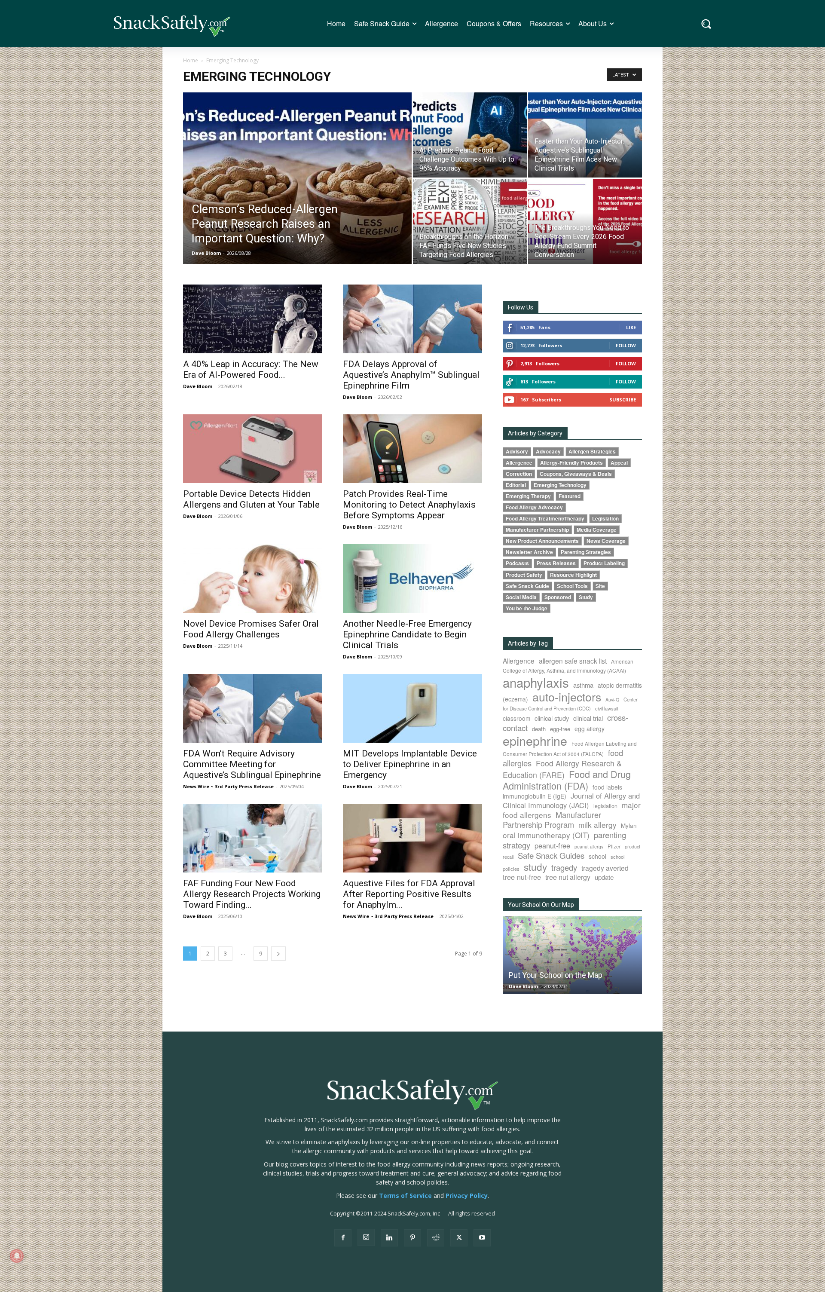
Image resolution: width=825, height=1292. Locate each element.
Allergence (519, 462)
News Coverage (606, 541)
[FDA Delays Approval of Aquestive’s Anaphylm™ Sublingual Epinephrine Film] (412, 319)
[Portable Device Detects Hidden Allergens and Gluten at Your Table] (252, 448)
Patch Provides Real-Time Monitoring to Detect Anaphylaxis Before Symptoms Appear (409, 504)
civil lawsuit (606, 708)
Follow (626, 345)
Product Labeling (604, 563)
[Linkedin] (389, 1237)
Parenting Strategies (586, 552)
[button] (706, 24)
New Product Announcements (542, 541)
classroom (516, 718)
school (597, 856)
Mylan (629, 825)
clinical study (552, 718)
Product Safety (524, 575)
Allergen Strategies (592, 451)
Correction (519, 474)
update (604, 877)
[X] (459, 1237)
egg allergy (589, 728)
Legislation (605, 518)
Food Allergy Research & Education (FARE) (562, 769)
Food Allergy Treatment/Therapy (545, 518)
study (535, 866)
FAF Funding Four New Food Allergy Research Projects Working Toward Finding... (252, 894)
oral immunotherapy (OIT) (546, 835)
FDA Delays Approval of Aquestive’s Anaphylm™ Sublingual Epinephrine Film (411, 375)
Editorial (516, 485)
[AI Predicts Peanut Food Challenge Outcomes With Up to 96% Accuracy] (470, 135)
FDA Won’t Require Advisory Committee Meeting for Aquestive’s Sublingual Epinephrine (252, 764)
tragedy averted (605, 868)
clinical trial (588, 718)
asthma (583, 684)
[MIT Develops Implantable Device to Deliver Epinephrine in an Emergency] (412, 708)
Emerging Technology (560, 485)
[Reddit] (435, 1237)
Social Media (521, 597)
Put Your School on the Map (555, 975)
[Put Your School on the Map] (572, 954)
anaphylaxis (536, 682)
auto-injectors (566, 696)
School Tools (572, 586)
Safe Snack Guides (551, 855)
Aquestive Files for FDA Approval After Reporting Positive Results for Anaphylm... (409, 894)
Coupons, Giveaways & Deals (576, 474)
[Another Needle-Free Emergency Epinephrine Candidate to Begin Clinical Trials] (412, 578)
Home (190, 60)
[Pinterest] (412, 1237)
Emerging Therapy (528, 496)
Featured (570, 496)
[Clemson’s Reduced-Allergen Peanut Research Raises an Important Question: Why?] (297, 191)
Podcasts (517, 563)
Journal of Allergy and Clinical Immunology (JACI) (571, 800)
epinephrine (535, 740)
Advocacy (548, 451)
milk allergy (597, 824)
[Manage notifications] (17, 1256)
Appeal (619, 462)
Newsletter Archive (529, 552)
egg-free (560, 729)
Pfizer (614, 846)
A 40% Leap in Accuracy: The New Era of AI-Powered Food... (250, 369)
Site (600, 586)
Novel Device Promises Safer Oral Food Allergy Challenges (251, 629)
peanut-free (552, 845)
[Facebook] (342, 1237)
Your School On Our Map (541, 904)
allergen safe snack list (573, 660)
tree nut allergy (567, 877)
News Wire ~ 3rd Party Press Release (228, 786)
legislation (605, 806)
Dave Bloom (206, 253)
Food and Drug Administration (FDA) (567, 779)
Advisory (517, 451)
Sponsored (557, 597)
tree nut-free (522, 877)
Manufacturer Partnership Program (552, 819)
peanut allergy (588, 846)
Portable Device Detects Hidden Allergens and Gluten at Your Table (251, 499)
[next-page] (278, 953)
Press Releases (556, 563)
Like (631, 327)
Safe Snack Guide (527, 586)
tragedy (564, 867)
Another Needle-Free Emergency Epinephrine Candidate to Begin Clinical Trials (407, 634)
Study (586, 597)
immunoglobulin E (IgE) (534, 796)
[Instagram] (366, 1237)
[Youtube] (482, 1237)
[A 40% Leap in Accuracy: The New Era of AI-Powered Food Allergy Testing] (252, 319)
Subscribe (622, 399)
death (539, 729)
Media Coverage (597, 529)
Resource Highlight (573, 575)
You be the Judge (526, 608)
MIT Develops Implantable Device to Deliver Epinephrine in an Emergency (410, 764)
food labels (607, 787)
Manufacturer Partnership (537, 529)
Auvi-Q (612, 699)
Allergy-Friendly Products (571, 462)
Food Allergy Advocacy (534, 507)
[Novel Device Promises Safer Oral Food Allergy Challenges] (252, 578)
